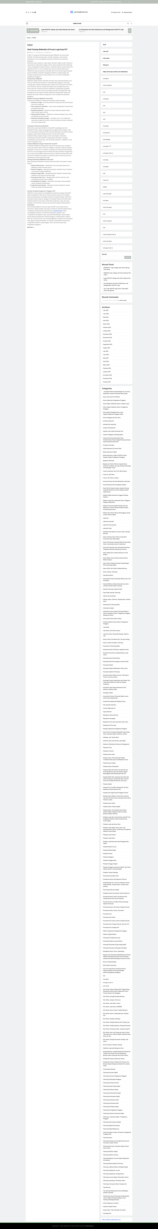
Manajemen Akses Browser (110, 715)
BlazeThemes (90, 1226)
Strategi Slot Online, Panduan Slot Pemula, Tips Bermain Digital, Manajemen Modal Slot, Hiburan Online (116, 1063)
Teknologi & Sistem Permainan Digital (113, 1113)
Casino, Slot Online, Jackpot (111, 478)
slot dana (105, 160)
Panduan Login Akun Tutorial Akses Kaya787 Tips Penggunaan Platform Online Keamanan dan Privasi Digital (116, 819)
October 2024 (107, 382)
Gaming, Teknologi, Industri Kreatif (112, 589)
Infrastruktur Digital (108, 608)
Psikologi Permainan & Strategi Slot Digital (115, 948)
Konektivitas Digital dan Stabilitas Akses (114, 701)
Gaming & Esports (108, 575)
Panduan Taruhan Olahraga (110, 872)
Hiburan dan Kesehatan (109, 596)
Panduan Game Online (109, 803)
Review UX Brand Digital (109, 962)
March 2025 (106, 365)
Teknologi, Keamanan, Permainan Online (114, 1180)
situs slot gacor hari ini (109, 234)
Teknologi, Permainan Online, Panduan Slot (115, 1184)
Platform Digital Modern (109, 934)
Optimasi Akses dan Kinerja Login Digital (114, 740)
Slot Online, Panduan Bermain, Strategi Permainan (116, 1025)
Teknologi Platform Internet (110, 1155)
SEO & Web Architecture (109, 965)
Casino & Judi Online (109, 474)
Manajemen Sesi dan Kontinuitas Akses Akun (115, 722)
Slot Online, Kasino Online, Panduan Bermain (115, 1010)
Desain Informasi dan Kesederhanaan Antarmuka (116, 481)
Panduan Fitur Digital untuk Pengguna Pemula (115, 792)
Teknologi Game (107, 1137)
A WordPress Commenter (110, 300)
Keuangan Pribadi (108, 693)
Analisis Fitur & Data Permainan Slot (113, 431)
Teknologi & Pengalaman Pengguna (112, 1110)
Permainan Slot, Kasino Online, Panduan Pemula (116, 921)
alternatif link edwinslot (109, 424)
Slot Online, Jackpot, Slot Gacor (112, 1000)
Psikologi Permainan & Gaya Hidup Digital (114, 944)
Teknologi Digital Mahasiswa (111, 1129)
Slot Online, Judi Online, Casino (111, 1003)
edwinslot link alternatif (109, 525)
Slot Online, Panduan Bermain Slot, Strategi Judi (116, 1022)
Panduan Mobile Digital (109, 850)
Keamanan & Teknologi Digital (111, 646)
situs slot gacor (107, 85)
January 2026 (106, 331)
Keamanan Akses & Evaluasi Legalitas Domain (116, 649)
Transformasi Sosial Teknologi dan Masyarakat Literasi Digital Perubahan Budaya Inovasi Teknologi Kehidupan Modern (116, 1198)
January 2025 (106, 371)
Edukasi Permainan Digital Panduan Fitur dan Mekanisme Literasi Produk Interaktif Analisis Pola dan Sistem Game (115, 507)
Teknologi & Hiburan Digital (110, 1089)
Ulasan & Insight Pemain (110, 1206)
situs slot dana (107, 193)
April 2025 (106, 361)
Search (104, 254)
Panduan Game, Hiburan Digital (111, 806)
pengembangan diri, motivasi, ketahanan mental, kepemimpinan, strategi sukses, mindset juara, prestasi (116, 884)
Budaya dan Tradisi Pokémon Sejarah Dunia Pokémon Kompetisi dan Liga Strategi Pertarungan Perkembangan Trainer (117, 465)
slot (104, 92)
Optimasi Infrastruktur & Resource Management (116, 744)
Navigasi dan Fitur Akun (109, 725)
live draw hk (106, 132)
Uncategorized (107, 1213)
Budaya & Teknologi (108, 460)
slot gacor (106, 78)
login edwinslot (107, 711)
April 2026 (106, 320)
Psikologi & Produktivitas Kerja (111, 938)
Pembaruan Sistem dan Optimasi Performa (115, 879)
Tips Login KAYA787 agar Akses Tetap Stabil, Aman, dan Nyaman (102, 29)
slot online (106, 986)
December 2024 (107, 375)
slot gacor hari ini (108, 153)
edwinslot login (107, 528)
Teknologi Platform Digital (110, 1151)
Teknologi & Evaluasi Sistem (111, 1083)
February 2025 (107, 368)
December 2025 (107, 334)
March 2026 (106, 324)
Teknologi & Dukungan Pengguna (112, 1079)
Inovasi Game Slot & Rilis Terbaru (112, 618)
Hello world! (123, 300)
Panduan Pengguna (108, 857)
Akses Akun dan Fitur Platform (111, 397)
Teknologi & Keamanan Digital (111, 1096)
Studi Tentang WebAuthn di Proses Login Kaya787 (47, 49)
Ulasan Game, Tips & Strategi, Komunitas (114, 1210)
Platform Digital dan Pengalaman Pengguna (115, 931)
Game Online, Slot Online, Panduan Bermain (115, 568)
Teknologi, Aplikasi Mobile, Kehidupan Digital (115, 1167)
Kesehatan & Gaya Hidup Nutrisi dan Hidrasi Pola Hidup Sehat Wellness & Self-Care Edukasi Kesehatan (116, 682)
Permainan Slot (107, 914)
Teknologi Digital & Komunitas (111, 1125)
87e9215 (31, 52)
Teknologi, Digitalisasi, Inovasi (111, 1170)
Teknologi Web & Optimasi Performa (113, 1163)
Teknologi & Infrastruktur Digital (112, 1093)
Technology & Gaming (109, 1069)
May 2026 (105, 317)
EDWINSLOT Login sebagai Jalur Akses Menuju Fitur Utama (104, 1)
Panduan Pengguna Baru (109, 860)
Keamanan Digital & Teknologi (111, 672)
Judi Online (106, 627)
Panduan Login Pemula (109, 834)
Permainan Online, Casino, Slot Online (113, 910)
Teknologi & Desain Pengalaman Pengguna (115, 1076)
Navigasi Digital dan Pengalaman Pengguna (115, 728)
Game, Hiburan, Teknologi (110, 572)
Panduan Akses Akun (109, 754)
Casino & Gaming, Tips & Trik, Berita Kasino (115, 471)
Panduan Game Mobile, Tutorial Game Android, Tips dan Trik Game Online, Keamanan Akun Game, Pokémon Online (117, 798)
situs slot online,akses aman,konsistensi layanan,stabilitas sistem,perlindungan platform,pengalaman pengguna (114, 970)
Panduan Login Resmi (109, 838)
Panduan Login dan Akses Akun (111, 824)
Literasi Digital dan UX (109, 708)
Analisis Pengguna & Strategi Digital (113, 434)
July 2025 (105, 351)
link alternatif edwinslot (109, 705)
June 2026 (106, 313)
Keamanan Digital (108, 665)
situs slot (105, 180)
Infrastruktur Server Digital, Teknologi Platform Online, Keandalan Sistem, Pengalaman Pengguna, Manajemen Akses (116, 613)
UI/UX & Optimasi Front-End (110, 1203)
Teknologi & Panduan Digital (111, 1106)
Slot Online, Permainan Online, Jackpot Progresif (116, 1029)
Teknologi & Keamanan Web (110, 1103)
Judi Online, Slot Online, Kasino (111, 630)
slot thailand (106, 139)
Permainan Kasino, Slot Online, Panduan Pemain (116, 907)
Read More (30, 227)
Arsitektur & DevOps (108, 445)
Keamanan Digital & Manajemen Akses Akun (115, 668)
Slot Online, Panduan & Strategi (111, 1019)
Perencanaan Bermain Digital (111, 889)
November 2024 (107, 378)
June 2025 (106, 354)
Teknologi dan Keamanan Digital (112, 1122)
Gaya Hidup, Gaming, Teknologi (111, 592)
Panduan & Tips (107, 747)
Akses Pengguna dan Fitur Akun (112, 417)
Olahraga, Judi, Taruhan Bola (111, 737)
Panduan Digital (107, 784)
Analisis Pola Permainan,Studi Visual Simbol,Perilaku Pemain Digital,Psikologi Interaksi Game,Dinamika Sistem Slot (117, 440)
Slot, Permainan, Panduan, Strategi (112, 1045)
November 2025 (107, 337)
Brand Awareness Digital (110, 452)
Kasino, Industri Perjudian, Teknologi (113, 642)
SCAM (105, 187)
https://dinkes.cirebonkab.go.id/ (111, 1219)
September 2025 (107, 344)
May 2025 (105, 358)
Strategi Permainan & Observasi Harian (113, 1058)
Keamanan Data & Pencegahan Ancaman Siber (116, 661)
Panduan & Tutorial (108, 751)
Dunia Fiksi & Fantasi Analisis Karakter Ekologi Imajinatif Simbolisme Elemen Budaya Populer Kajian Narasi (116, 490)
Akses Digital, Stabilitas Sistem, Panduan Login (116, 403)
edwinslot (106, 518)
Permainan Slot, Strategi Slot (111, 927)
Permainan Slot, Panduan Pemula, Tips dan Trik (116, 924)
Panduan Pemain (107, 853)
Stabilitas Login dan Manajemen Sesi (113, 1048)
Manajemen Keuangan (109, 718)
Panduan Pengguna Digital (110, 864)
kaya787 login (57, 211)
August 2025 (106, 348)
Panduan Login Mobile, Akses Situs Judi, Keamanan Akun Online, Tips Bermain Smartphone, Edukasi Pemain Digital (117, 829)
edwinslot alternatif (108, 521)
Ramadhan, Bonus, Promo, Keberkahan (113, 951)
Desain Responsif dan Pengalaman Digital (114, 484)
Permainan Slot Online (109, 917)
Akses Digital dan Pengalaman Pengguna (114, 400)
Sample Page (77, 23)
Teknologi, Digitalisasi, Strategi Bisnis (113, 1174)
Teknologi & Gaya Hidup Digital (111, 1086)
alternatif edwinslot (108, 421)
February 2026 (107, 327)
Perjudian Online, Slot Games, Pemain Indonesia (116, 893)
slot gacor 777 (107, 146)
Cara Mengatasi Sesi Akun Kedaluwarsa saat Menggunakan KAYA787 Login (56, 29)
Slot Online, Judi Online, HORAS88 (112, 1006)
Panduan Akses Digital (109, 763)
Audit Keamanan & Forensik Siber (112, 448)
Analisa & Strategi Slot (109, 428)
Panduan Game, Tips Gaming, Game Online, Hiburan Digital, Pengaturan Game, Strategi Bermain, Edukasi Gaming (115, 812)
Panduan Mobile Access (109, 846)
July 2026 (105, 310)
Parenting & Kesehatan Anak (111, 876)
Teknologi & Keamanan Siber (111, 1100)
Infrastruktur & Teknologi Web (111, 604)
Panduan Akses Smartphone (111, 766)
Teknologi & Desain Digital (110, 1072)
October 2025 (107, 341)
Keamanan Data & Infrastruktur (111, 658)
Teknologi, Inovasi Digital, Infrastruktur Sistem (116, 1177)
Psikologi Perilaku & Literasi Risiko (112, 941)
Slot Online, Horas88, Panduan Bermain (114, 996)
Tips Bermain (106, 1187)
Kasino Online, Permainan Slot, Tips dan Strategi (116, 639)
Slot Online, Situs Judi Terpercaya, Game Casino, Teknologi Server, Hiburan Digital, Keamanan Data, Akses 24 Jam (117, 1034)
